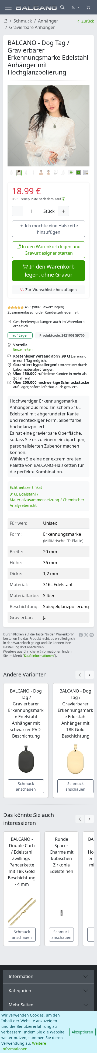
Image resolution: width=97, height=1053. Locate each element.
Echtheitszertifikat (26, 487)
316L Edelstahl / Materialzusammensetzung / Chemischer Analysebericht (47, 500)
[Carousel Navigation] (84, 675)
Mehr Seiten (21, 1005)
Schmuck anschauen (26, 786)
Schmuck (22, 21)
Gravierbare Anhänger (32, 27)
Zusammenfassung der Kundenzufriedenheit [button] (43, 312)
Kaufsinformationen (39, 655)
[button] (48, 125)
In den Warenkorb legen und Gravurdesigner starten (51, 250)
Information (21, 976)
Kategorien (20, 991)
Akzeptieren (82, 1032)
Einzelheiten (23, 349)
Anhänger (48, 21)
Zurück (87, 21)
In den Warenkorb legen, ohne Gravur (50, 270)
